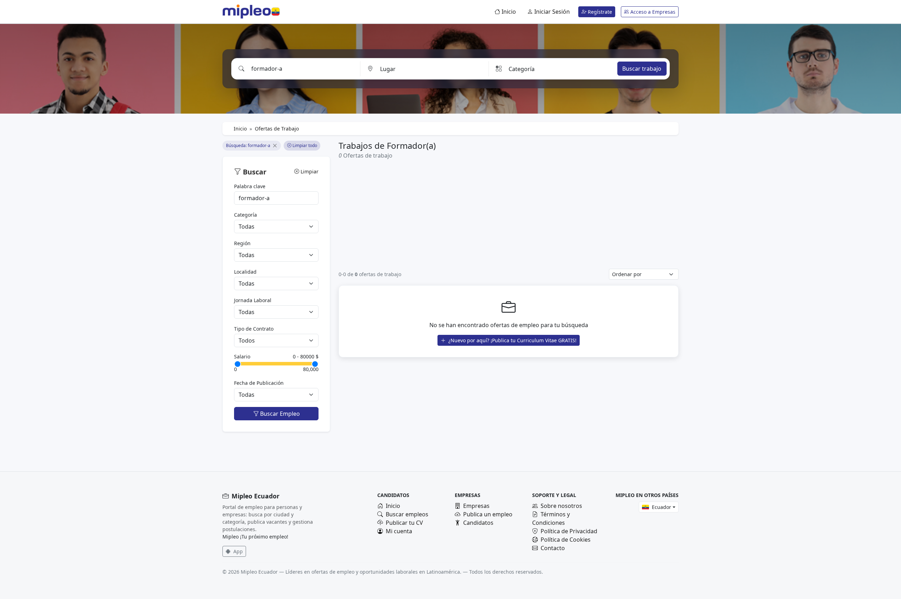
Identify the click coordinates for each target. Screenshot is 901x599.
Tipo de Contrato (253, 328)
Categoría (245, 214)
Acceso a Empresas (652, 11)
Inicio (508, 11)
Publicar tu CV (404, 523)
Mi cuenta (399, 531)
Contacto (553, 548)
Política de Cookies (566, 539)
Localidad (245, 271)
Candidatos (478, 523)
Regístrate (599, 11)
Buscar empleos (407, 514)
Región (242, 243)
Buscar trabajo (641, 69)
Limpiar (309, 171)
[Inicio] (246, 11)
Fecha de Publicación (259, 383)
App (237, 551)
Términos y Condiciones (551, 518)
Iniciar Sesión (551, 11)
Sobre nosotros (561, 506)
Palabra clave (249, 186)
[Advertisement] (509, 214)
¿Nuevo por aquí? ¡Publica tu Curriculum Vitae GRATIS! (511, 340)
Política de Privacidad (569, 531)
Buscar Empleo (279, 414)
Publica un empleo (487, 514)
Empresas (476, 506)
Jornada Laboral (252, 300)
